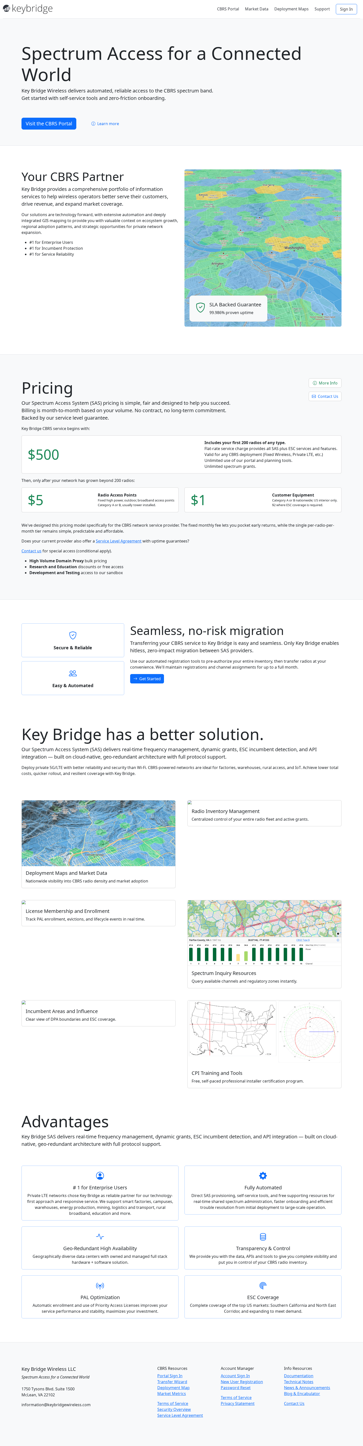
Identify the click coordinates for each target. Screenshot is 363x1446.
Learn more (107, 123)
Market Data (256, 9)
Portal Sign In (169, 1375)
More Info (328, 383)
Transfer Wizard (172, 1381)
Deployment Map (173, 1387)
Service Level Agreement (118, 541)
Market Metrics (171, 1393)
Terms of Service (172, 1403)
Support (322, 9)
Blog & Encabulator (302, 1393)
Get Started (149, 678)
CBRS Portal (228, 9)
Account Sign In (235, 1375)
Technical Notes (298, 1381)
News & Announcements (307, 1387)
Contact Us (327, 396)
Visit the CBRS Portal (49, 123)
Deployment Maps (291, 9)
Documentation (298, 1375)
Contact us (31, 551)
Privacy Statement (238, 1403)
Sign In (346, 9)
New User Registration (242, 1381)
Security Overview (174, 1409)
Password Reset (236, 1387)
